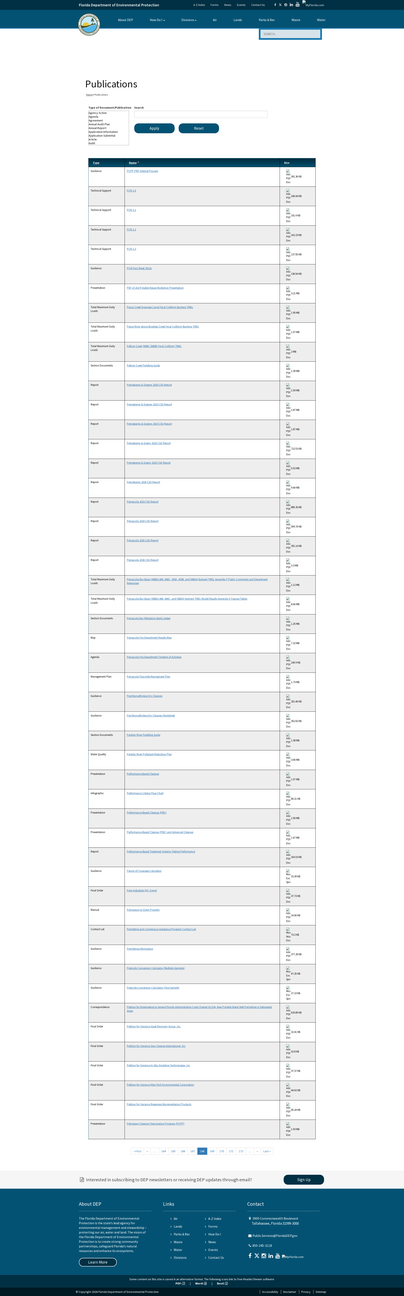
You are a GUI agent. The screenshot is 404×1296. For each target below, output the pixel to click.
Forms (215, 5)
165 (173, 1151)
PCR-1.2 (131, 229)
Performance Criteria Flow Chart (145, 793)
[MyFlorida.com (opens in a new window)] (313, 5)
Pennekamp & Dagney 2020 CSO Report (149, 385)
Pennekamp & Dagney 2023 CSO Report (149, 404)
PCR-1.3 (131, 249)
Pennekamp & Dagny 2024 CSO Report (149, 443)
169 (212, 1151)
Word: (199, 1283)
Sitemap (321, 1292)
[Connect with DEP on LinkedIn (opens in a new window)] (291, 5)
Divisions (187, 20)
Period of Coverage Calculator (144, 871)
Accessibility (270, 1292)
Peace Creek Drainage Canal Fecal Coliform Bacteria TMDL (160, 307)
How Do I (156, 20)
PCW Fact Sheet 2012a (139, 268)
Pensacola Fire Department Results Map (149, 637)
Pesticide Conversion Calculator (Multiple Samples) (156, 968)
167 (192, 1151)
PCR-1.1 (131, 210)
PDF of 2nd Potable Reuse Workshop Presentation (155, 288)
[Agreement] (109, 120)
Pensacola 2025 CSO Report (142, 540)
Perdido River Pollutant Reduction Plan (149, 754)
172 (241, 1151)
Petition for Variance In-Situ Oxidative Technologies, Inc (158, 1065)
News (227, 5)
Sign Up (304, 1179)
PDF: (178, 1283)
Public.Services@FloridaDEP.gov (274, 1236)
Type (96, 163)
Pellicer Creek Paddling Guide (143, 365)
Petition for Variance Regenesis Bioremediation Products (159, 1104)
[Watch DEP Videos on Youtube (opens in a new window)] (298, 5)
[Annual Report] (109, 128)
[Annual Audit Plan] (109, 124)
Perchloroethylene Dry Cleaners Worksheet (151, 715)
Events (241, 5)
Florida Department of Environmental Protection (119, 5)
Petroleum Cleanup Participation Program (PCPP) (155, 1124)
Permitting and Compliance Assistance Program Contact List (161, 929)
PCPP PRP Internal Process (142, 171)
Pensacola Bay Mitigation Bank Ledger (148, 618)
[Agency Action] (109, 113)
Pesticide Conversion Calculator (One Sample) (153, 988)
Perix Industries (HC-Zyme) (142, 890)
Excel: (221, 1283)
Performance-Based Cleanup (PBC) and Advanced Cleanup (160, 832)
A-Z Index (199, 5)
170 (221, 1151)
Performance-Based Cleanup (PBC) (146, 812)
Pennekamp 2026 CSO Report (143, 482)
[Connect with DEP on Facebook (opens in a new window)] (275, 5)
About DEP (125, 20)
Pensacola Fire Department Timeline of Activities (154, 657)
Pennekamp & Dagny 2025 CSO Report (149, 463)
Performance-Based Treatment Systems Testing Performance (161, 851)
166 (183, 1151)
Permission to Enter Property (143, 910)
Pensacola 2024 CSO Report (142, 521)
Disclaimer (289, 1292)
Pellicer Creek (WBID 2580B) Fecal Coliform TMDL (154, 346)
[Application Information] (109, 132)
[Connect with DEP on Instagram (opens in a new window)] (285, 5)
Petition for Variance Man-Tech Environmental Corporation (160, 1085)
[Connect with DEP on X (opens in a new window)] (280, 5)
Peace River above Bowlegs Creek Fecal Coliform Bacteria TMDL (163, 326)
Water (321, 20)
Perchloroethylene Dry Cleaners (144, 696)
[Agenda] (109, 117)
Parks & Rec (267, 20)
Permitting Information (140, 949)
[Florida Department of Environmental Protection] (89, 24)
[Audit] (109, 143)
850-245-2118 (262, 1246)
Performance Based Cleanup (143, 774)
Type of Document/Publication (109, 107)
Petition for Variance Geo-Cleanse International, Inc (156, 1046)
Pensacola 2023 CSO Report (142, 501)
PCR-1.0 (131, 190)
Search (139, 107)
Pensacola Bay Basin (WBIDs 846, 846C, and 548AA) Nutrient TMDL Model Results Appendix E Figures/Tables (187, 599)
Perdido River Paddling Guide (143, 735)
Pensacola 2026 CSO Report (142, 560)
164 (163, 1151)
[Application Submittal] (109, 135)
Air (215, 20)
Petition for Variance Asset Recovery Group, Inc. (154, 1026)
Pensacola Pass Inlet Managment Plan (148, 676)
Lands (238, 20)
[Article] (109, 139)
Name (134, 163)
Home (89, 94)
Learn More (98, 1262)
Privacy (306, 1292)
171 (231, 1151)
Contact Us (258, 5)
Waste (296, 20)
